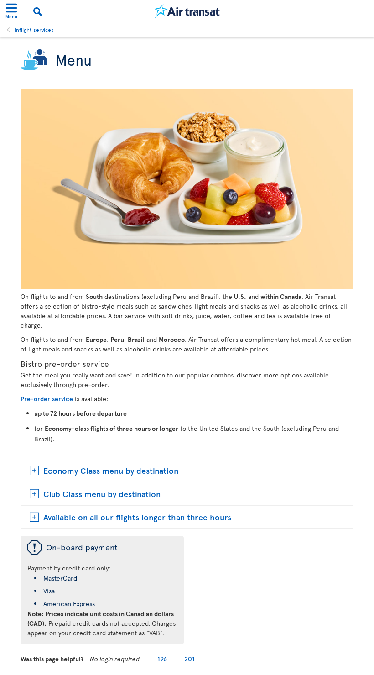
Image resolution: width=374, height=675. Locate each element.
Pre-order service (47, 398)
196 (162, 658)
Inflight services (34, 29)
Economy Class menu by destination (110, 470)
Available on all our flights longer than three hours (137, 517)
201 (189, 658)
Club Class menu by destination (102, 493)
